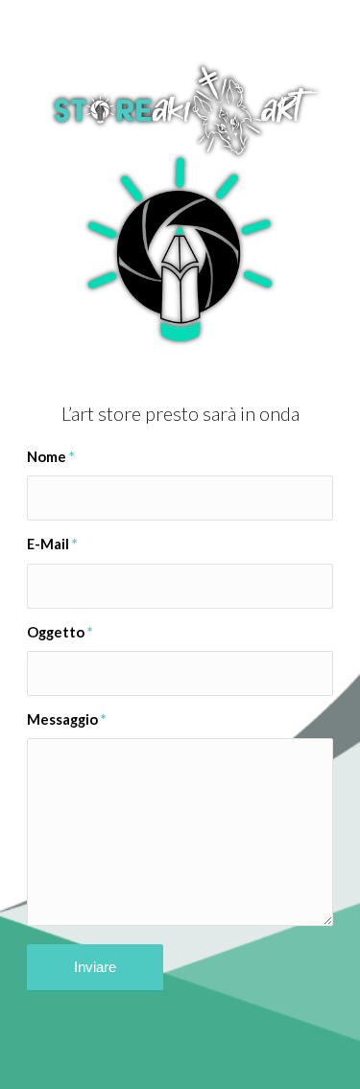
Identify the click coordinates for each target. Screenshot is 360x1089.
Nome (50, 456)
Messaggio (66, 719)
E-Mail (52, 543)
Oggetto (59, 631)
